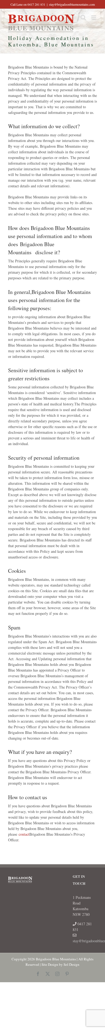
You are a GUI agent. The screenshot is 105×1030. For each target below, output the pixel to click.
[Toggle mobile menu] (94, 17)
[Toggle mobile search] (83, 17)
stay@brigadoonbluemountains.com (72, 4)
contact (24, 834)
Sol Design (71, 964)
